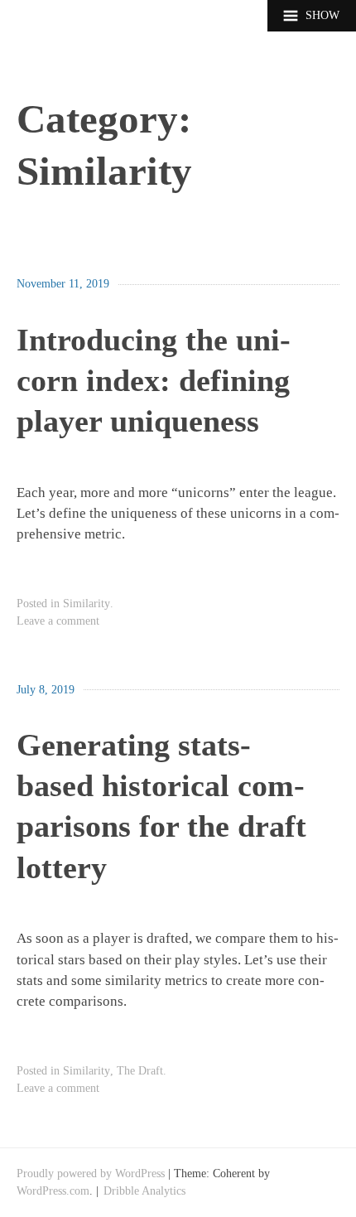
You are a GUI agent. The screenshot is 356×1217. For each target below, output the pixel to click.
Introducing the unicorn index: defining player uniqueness (154, 380)
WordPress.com (53, 1190)
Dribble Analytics (144, 1190)
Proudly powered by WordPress (91, 1173)
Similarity (86, 603)
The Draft (140, 1070)
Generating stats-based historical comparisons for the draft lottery (161, 806)
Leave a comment (58, 620)
